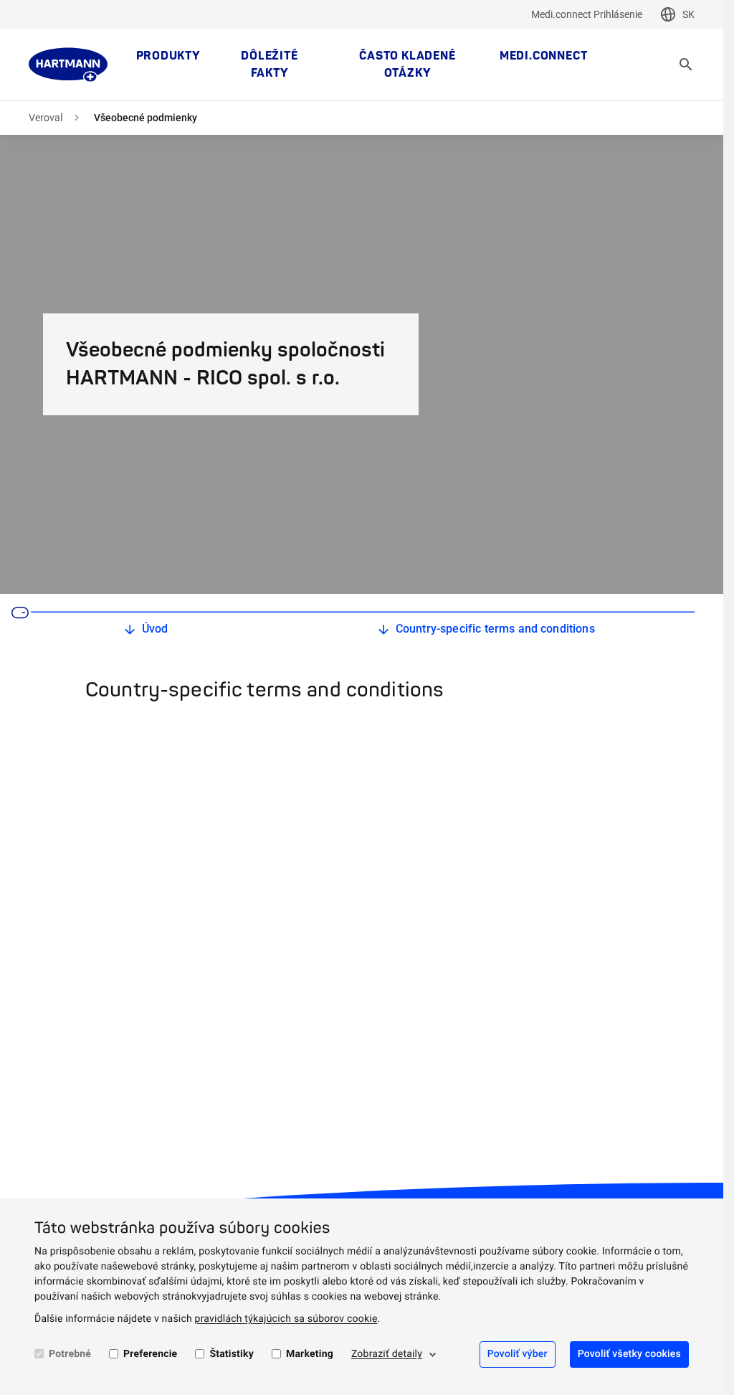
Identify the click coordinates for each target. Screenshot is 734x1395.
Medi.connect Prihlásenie (586, 14)
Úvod (155, 628)
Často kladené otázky (407, 64)
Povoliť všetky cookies (629, 1354)
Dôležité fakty (269, 64)
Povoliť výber (517, 1354)
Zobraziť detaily (386, 1354)
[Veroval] (68, 64)
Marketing (309, 1354)
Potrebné (70, 1354)
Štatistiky (231, 1354)
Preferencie (150, 1354)
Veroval (45, 117)
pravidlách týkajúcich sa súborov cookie (286, 1319)
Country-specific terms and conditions (495, 628)
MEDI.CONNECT (544, 56)
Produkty (168, 56)
